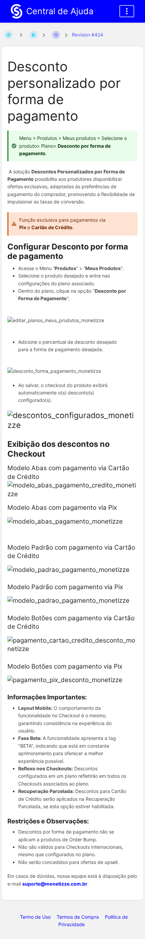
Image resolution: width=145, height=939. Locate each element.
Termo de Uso (35, 917)
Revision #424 (87, 35)
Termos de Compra (78, 917)
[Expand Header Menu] (126, 11)
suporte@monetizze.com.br (54, 884)
